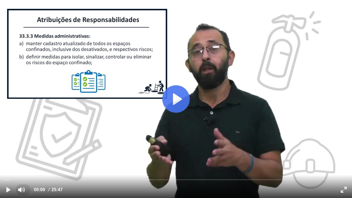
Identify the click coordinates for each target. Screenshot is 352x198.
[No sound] (21, 189)
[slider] (176, 179)
